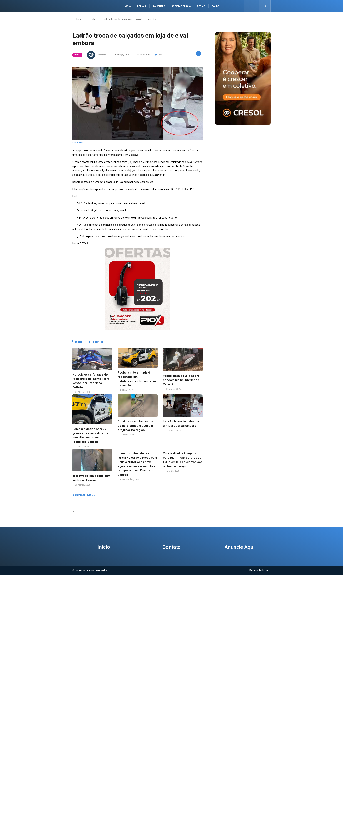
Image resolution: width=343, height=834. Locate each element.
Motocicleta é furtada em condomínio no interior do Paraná (181, 380)
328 (160, 55)
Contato (172, 547)
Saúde (215, 6)
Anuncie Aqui (239, 547)
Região (201, 6)
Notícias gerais (181, 6)
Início (127, 6)
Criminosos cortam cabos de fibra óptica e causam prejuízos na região (136, 425)
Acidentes (159, 6)
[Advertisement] (171, 600)
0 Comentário (143, 55)
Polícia (141, 6)
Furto (93, 19)
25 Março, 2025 (121, 55)
